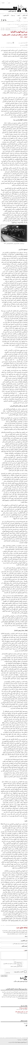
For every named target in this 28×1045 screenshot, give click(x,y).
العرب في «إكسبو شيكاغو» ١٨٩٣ (21, 1011)
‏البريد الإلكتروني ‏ (24, 940)
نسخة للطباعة (9, 42)
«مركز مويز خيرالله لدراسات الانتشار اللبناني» (16, 989)
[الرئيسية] (15, 9)
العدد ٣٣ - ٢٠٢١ (15, 24)
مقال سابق (8, 28)
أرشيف (18, 15)
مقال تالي (3, 28)
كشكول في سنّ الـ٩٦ (23, 1008)
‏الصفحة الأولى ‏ (24, 946)
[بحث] (19, 20)
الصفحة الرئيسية (24, 24)
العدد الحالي (24, 15)
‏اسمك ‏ (26, 936)
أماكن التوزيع (6, 15)
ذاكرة (9, 24)
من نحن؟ (13, 15)
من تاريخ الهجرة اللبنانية (22, 26)
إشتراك (24, 17)
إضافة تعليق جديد (22, 42)
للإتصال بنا (25, 1039)
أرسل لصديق (22, 45)
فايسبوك (25, 1023)
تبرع (20, 17)
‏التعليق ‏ (25, 950)
